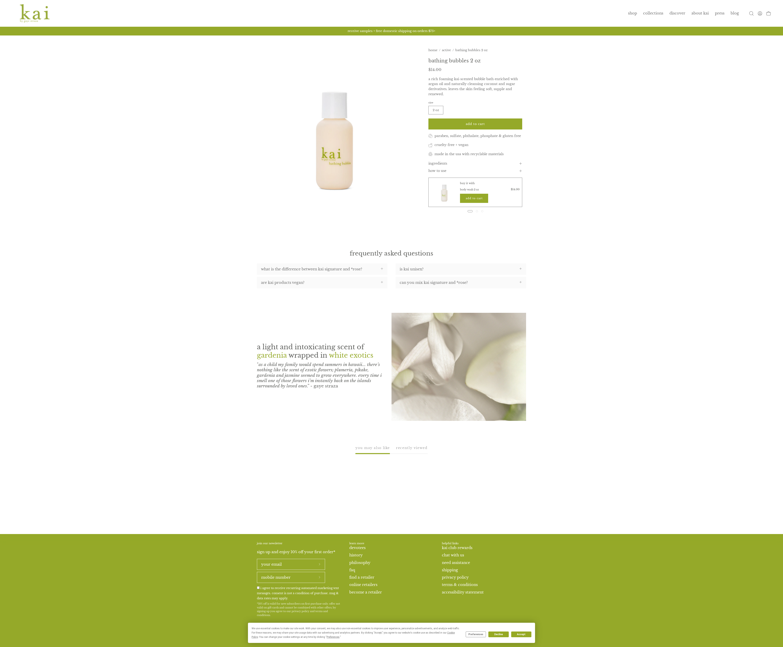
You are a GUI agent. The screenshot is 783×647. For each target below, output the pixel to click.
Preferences (475, 634)
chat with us (453, 555)
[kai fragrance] (34, 13)
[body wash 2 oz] (444, 192)
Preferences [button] (333, 637)
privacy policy (300, 611)
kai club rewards (457, 547)
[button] (653, 13)
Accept (521, 634)
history (356, 555)
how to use (437, 171)
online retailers (363, 585)
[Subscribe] (319, 564)
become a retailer (365, 592)
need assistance (456, 562)
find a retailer (361, 577)
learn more (356, 543)
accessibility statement (463, 592)
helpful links (450, 543)
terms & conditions (460, 585)
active (446, 50)
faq (352, 570)
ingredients (437, 163)
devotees (357, 547)
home (433, 50)
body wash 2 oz (469, 189)
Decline (498, 634)
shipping (450, 570)
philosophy (359, 562)
